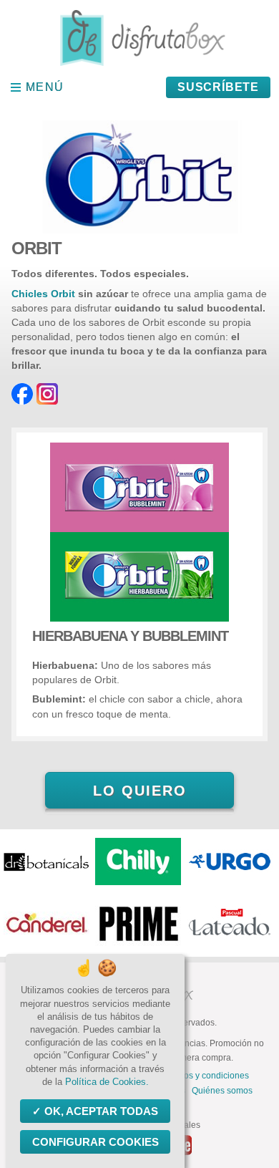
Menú (45, 87)
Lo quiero (140, 790)
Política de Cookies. (107, 1081)
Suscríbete (218, 87)
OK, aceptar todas (101, 1111)
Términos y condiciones (203, 1075)
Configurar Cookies (95, 1142)
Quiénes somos (222, 1090)
